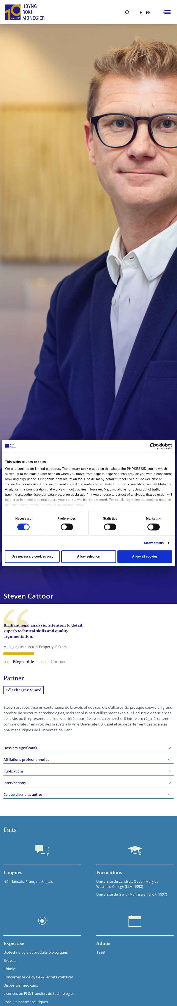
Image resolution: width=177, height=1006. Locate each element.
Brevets (9, 960)
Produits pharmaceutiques (25, 1001)
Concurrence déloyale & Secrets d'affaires (38, 977)
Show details (154, 543)
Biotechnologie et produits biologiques (35, 952)
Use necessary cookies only (32, 556)
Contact (53, 661)
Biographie (18, 661)
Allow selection (88, 556)
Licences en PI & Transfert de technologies (38, 993)
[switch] (67, 526)
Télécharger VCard (23, 690)
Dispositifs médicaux (20, 985)
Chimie (9, 968)
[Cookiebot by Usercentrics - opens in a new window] (153, 446)
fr (148, 12)
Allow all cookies (145, 556)
